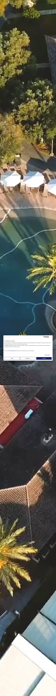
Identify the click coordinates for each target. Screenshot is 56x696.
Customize (27, 358)
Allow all (44, 358)
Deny (12, 358)
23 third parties (13, 350)
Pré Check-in (11, 3)
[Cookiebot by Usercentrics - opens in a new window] (44, 337)
